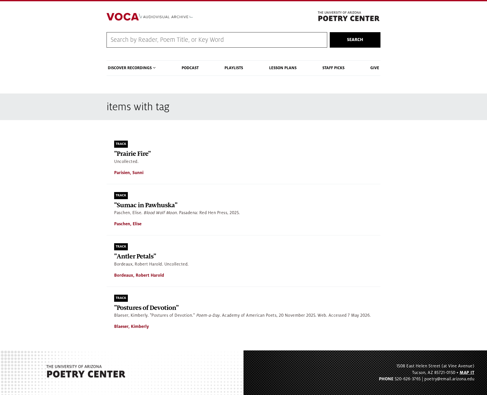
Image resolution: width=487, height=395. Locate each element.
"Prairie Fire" (132, 154)
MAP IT (467, 372)
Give (374, 68)
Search (355, 39)
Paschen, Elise (128, 224)
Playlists (233, 68)
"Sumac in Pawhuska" (145, 205)
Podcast (190, 68)
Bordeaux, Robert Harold (139, 275)
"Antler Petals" (135, 256)
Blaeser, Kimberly (131, 326)
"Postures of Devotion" (146, 308)
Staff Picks (333, 68)
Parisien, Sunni (129, 173)
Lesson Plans (283, 68)
